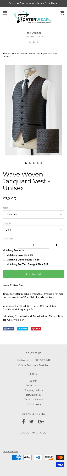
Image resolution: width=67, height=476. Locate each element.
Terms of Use (33, 385)
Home (6, 53)
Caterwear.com (10, 451)
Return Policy (33, 394)
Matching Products (13, 250)
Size (5, 208)
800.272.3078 (42, 360)
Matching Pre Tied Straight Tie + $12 (27, 264)
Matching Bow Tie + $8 (20, 254)
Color (7, 223)
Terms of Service (33, 399)
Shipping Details (33, 390)
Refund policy (33, 404)
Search (33, 380)
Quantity (8, 238)
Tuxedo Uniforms (18, 53)
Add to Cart (33, 274)
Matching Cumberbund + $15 (23, 259)
